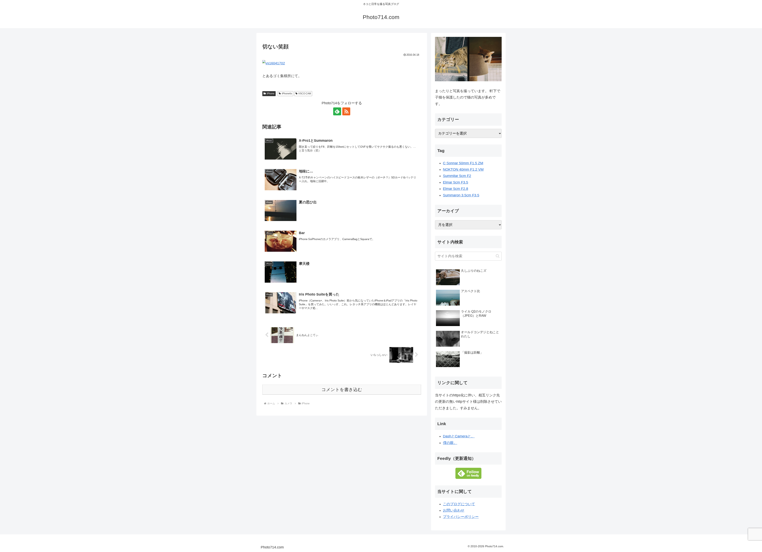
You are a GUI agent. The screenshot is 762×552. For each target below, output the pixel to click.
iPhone (270, 93)
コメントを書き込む (341, 389)
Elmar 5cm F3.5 (455, 182)
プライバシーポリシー (461, 517)
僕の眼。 (450, 443)
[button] (497, 256)
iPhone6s (287, 93)
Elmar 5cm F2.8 (455, 189)
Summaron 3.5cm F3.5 (461, 195)
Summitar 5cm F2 (457, 176)
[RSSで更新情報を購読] (346, 111)
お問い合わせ (453, 510)
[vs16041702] (273, 63)
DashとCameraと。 (459, 436)
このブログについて (459, 504)
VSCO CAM (304, 93)
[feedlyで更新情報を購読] (337, 111)
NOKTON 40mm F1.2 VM (463, 169)
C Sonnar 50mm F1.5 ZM (463, 163)
